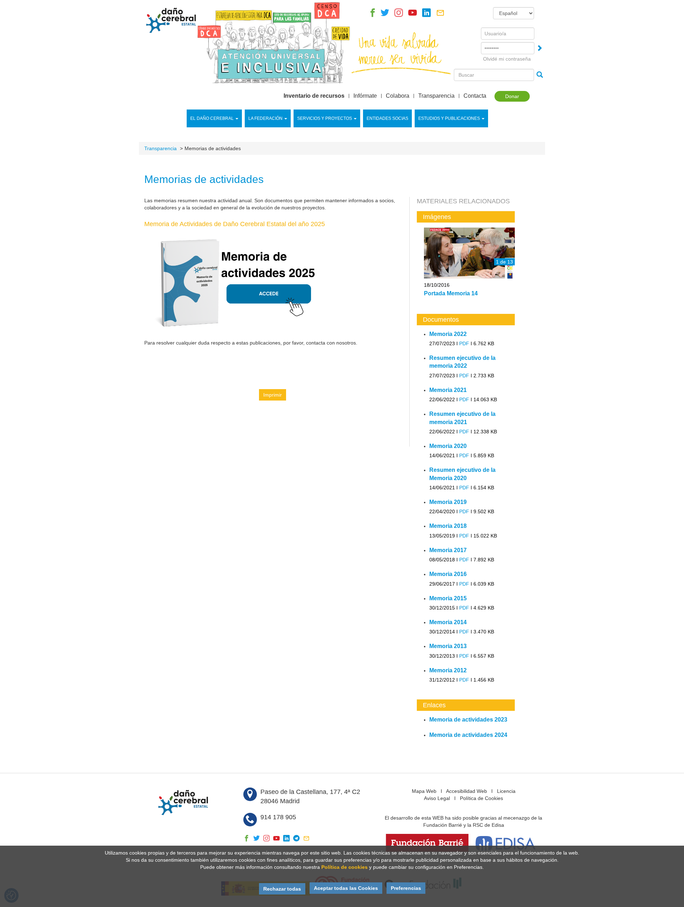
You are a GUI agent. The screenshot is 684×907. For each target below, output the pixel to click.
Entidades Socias (387, 118)
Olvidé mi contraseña (507, 59)
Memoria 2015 (448, 598)
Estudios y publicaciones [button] (449, 118)
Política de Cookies (481, 798)
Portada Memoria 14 (451, 293)
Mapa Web (424, 791)
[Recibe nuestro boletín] (440, 14)
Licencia (506, 791)
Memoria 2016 (448, 574)
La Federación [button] (265, 118)
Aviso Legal (437, 798)
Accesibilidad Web (466, 791)
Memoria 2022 (448, 334)
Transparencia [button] (436, 96)
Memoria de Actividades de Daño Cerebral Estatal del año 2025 (234, 224)
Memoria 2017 (448, 550)
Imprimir (272, 395)
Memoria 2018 (448, 526)
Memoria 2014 (448, 622)
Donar (512, 96)
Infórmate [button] (365, 96)
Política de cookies (344, 867)
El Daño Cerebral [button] (212, 118)
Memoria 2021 (448, 390)
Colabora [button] (397, 96)
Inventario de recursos (314, 96)
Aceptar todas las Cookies (346, 888)
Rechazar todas (282, 889)
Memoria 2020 (448, 446)
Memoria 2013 (448, 646)
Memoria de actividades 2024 (468, 735)
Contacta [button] (474, 96)
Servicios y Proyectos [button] (324, 118)
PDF (464, 343)
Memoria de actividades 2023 (468, 720)
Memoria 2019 (448, 502)
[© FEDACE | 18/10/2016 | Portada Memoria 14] (469, 254)
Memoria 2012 (448, 670)
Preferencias (406, 888)
